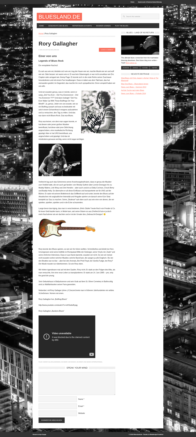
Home (132, 2)
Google (135, 67)
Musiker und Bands (68, 362)
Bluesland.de (59, 17)
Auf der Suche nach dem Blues (132, 90)
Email (80, 406)
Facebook (126, 67)
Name (80, 399)
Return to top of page (39, 434)
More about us (131, 63)
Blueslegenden (54, 362)
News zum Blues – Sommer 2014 (133, 87)
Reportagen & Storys (81, 26)
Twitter (154, 67)
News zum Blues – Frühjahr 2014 (133, 93)
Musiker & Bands (102, 26)
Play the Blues (121, 26)
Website (81, 413)
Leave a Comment (107, 50)
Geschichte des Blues (57, 26)
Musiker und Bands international (90, 362)
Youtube (145, 67)
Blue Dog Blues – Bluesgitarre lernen (134, 84)
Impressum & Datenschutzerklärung (150, 2)
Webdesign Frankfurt (156, 434)
